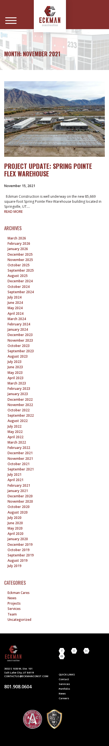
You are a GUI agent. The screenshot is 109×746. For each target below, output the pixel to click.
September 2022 (21, 415)
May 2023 (15, 372)
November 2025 (20, 259)
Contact (64, 679)
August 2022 (18, 420)
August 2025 (18, 275)
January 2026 (18, 248)
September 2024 (21, 292)
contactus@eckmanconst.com (26, 676)
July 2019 (15, 565)
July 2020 (15, 517)
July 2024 (15, 297)
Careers (64, 698)
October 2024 (19, 286)
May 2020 (15, 528)
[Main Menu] (10, 20)
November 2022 (20, 404)
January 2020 (18, 539)
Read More (13, 211)
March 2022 (17, 442)
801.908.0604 (18, 687)
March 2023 (17, 383)
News (12, 598)
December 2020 (20, 496)
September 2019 (21, 555)
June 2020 (15, 523)
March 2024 (17, 318)
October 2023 (19, 345)
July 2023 (15, 361)
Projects (14, 603)
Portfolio (64, 689)
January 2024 (18, 329)
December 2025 (20, 254)
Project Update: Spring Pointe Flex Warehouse (48, 169)
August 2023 (18, 356)
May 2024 (15, 308)
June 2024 (15, 302)
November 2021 (20, 458)
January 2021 (18, 490)
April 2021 (15, 479)
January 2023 (18, 393)
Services (14, 608)
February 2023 (19, 388)
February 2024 (19, 324)
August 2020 (18, 512)
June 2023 (15, 367)
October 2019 (19, 549)
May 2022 (15, 431)
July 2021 (15, 474)
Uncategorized (19, 619)
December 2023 (20, 334)
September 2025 (21, 270)
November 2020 (20, 501)
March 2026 (17, 238)
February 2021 (19, 485)
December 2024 (20, 281)
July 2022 (15, 426)
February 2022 (19, 447)
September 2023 (21, 351)
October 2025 (19, 265)
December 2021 (20, 453)
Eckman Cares (19, 592)
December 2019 (20, 544)
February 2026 (19, 243)
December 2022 (20, 399)
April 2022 (15, 437)
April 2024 (15, 313)
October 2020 (19, 506)
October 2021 (19, 463)
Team (12, 614)
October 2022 (19, 410)
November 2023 (20, 340)
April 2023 (15, 378)
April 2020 (15, 533)
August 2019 (18, 560)
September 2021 (21, 469)
